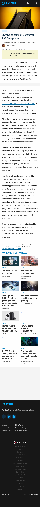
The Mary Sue (20, 478)
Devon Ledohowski (27, 361)
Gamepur (20, 452)
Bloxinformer (20, 486)
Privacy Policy (6, 428)
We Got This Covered (20, 463)
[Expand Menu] (32, 3)
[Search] (28, 3)
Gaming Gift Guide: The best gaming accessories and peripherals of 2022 (10, 300)
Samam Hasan (6, 276)
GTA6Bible (20, 489)
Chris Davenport (26, 304)
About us (4, 425)
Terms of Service (7, 431)
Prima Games (20, 458)
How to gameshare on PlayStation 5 (27, 328)
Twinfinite (20, 449)
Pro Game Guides (20, 446)
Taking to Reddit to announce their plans (18, 103)
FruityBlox (20, 483)
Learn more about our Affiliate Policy (11, 248)
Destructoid (20, 466)
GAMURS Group (34, 494)
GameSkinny (20, 472)
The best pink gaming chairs (27, 271)
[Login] (36, 3)
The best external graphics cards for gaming (29, 298)
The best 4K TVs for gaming (9, 271)
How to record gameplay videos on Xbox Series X (10, 328)
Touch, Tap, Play (20, 480)
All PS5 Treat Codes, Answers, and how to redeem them (9, 355)
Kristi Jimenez (26, 334)
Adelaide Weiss (26, 276)
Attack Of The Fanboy (20, 455)
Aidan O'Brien (6, 361)
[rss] (4, 416)
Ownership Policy (20, 428)
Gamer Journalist (20, 469)
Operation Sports (20, 475)
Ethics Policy (19, 425)
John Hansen (6, 308)
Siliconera (20, 460)
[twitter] (9, 416)
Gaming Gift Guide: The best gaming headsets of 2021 (29, 355)
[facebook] (14, 416)
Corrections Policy (21, 431)
